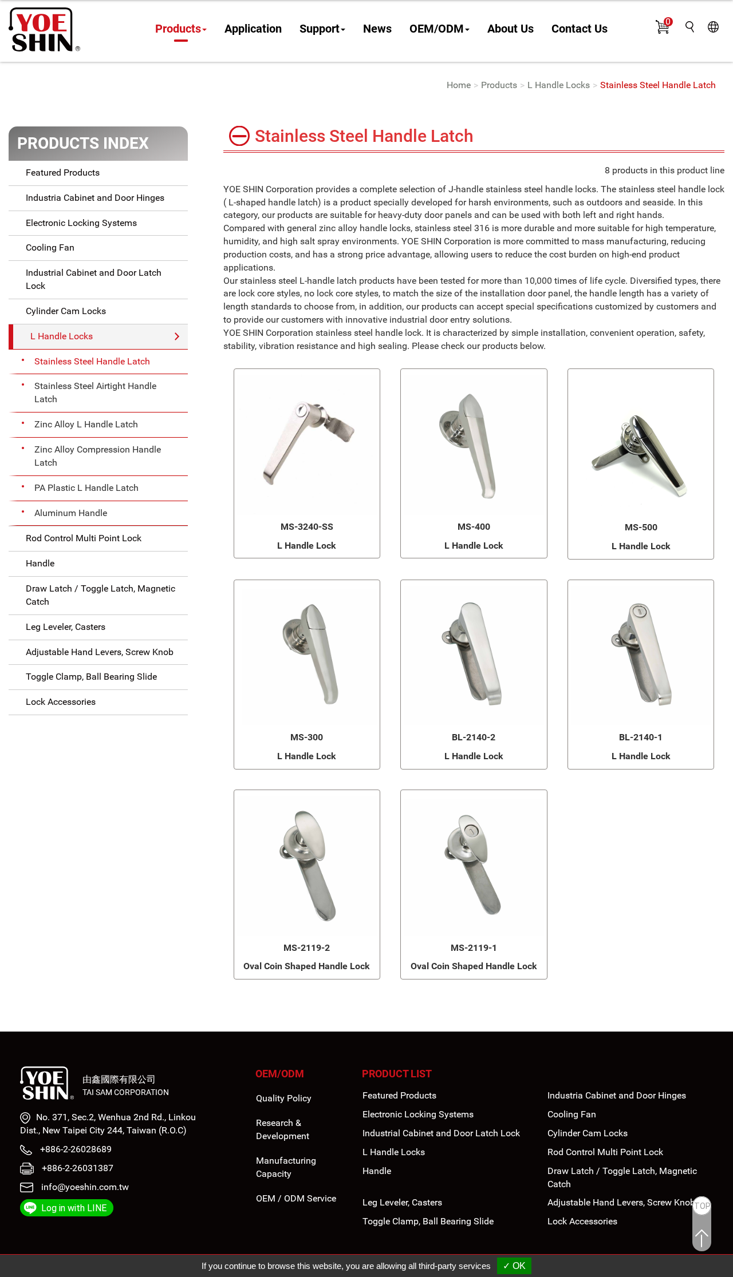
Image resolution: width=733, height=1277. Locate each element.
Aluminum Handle (70, 512)
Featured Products (63, 172)
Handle (40, 563)
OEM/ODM (279, 1074)
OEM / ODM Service (296, 1198)
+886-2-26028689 (75, 1149)
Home (459, 85)
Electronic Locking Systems (81, 222)
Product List (397, 1074)
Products (499, 85)
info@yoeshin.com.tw (85, 1186)
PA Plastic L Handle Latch (86, 487)
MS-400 (474, 526)
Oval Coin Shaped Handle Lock (306, 966)
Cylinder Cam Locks (66, 311)
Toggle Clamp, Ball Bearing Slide (91, 676)
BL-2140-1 (641, 737)
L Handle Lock (306, 545)
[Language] (713, 26)
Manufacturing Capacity (286, 1167)
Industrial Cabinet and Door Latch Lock (93, 279)
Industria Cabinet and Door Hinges (95, 197)
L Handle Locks (558, 85)
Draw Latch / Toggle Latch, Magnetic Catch (100, 595)
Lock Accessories (61, 701)
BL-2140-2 (473, 737)
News (377, 29)
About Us (510, 29)
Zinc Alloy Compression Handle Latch (97, 456)
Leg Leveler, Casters (65, 626)
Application (253, 29)
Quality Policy (284, 1098)
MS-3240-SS (307, 526)
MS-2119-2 (306, 947)
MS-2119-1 (474, 947)
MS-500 (641, 527)
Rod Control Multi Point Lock (83, 538)
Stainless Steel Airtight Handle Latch (95, 392)
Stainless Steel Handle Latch (658, 85)
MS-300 (306, 737)
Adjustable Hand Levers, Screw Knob (100, 652)
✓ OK (514, 1266)
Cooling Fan (50, 247)
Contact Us (579, 29)
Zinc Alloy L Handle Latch (86, 424)
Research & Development (282, 1129)
